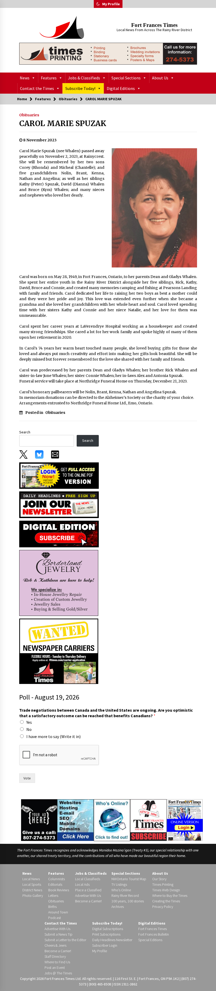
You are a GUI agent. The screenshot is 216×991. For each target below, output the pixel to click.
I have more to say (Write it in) (53, 736)
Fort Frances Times (154, 25)
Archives (117, 906)
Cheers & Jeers (55, 945)
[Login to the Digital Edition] (185, 819)
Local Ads (82, 884)
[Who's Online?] (112, 819)
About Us (160, 77)
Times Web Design (166, 890)
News (25, 77)
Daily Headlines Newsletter (112, 939)
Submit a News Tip (58, 934)
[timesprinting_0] (108, 54)
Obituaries (29, 115)
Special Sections (126, 77)
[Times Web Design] (75, 819)
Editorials (55, 884)
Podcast (54, 917)
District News (32, 890)
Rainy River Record (125, 895)
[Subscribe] (148, 820)
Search (24, 432)
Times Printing (162, 884)
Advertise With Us (88, 895)
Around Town (58, 912)
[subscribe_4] (59, 504)
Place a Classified (88, 890)
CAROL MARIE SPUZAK (62, 123)
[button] (98, 4)
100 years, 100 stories (127, 901)
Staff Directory (55, 956)
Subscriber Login (104, 945)
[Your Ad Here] (39, 819)
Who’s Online (121, 890)
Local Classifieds (87, 879)
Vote (27, 778)
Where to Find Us (57, 962)
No (29, 729)
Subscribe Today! (80, 88)
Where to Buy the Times (169, 895)
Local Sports (31, 884)
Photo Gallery (32, 895)
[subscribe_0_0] (59, 475)
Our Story (159, 879)
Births (52, 906)
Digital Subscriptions (107, 928)
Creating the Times (166, 901)
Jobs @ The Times (58, 973)
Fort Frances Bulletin (153, 934)
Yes (29, 722)
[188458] (58, 582)
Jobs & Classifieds (84, 77)
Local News (31, 879)
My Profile (111, 4)
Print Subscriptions (106, 934)
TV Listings (119, 884)
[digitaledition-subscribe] (59, 533)
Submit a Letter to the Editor (65, 939)
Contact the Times (37, 88)
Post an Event (55, 967)
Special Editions (150, 939)
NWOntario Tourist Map (128, 879)
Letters (53, 895)
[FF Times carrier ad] (58, 651)
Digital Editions (121, 88)
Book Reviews (58, 890)
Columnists (56, 879)
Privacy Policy (162, 906)
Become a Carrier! (88, 901)
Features (49, 77)
